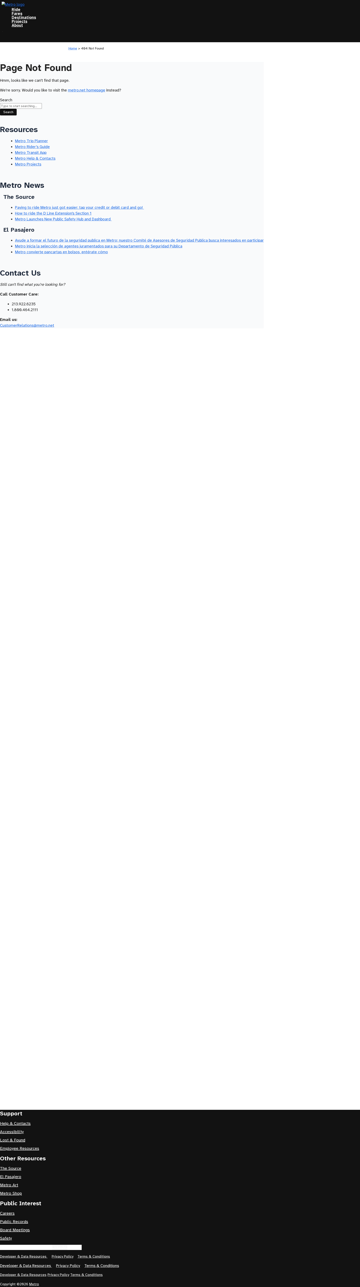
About (17, 25)
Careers (7, 1213)
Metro (34, 1284)
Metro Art (9, 1185)
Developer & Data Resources (24, 1256)
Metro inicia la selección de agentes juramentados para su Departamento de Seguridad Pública (98, 246)
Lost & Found (12, 1140)
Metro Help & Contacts (35, 158)
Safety (6, 1238)
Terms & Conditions (94, 1256)
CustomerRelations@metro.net (27, 325)
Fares (17, 13)
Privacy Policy (62, 1256)
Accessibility (12, 1131)
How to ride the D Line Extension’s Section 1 (53, 213)
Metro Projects (28, 164)
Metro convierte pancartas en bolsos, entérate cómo (61, 252)
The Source (10, 1168)
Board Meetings (15, 1230)
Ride (16, 9)
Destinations (24, 17)
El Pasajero (10, 1176)
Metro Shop (11, 1193)
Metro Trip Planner (31, 141)
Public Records (14, 1221)
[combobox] (21, 106)
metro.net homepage (86, 90)
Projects (19, 21)
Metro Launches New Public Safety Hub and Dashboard (63, 219)
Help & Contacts (15, 1123)
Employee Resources (19, 1148)
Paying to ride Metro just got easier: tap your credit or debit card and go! (79, 207)
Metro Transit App (30, 152)
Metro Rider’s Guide (32, 146)
